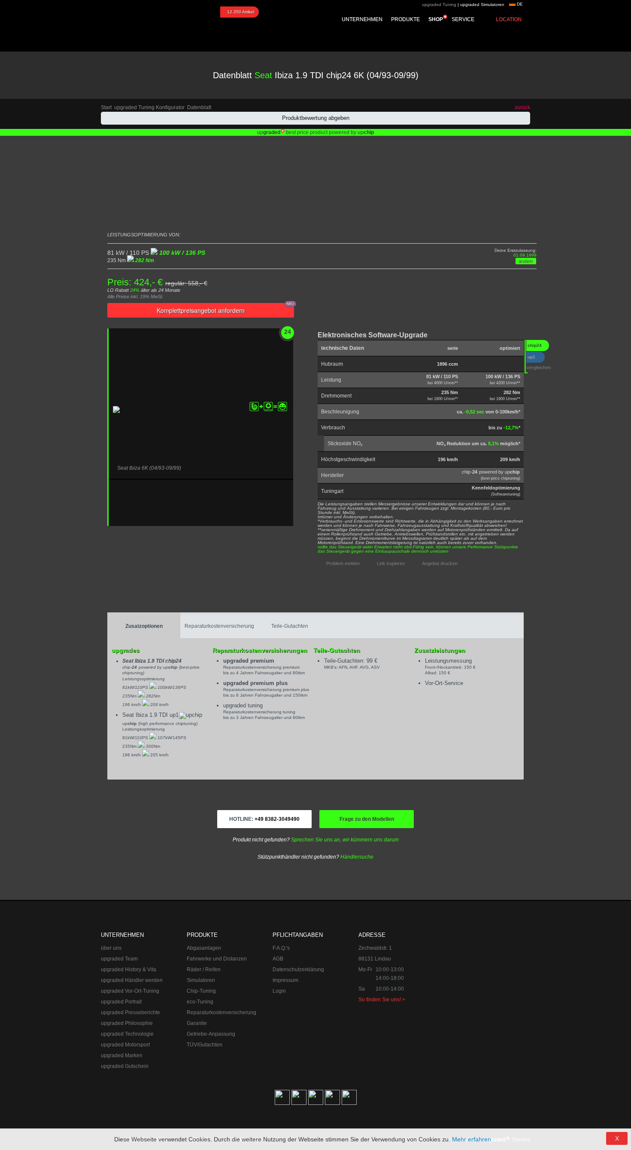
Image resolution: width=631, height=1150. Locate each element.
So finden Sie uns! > (381, 1000)
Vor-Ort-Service (444, 683)
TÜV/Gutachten (204, 1045)
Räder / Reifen (204, 969)
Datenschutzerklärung (298, 969)
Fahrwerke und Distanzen (217, 959)
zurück (522, 107)
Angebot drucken (440, 563)
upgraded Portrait (121, 1002)
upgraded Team (119, 959)
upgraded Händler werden (132, 980)
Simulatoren (201, 980)
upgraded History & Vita (128, 969)
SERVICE (463, 19)
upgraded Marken (122, 1055)
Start (106, 107)
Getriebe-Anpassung (211, 1034)
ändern (526, 261)
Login (279, 991)
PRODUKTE (405, 19)
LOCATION (509, 19)
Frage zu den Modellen (367, 819)
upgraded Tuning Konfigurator (149, 107)
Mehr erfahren (471, 1139)
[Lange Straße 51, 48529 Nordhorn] (483, 974)
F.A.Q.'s (281, 948)
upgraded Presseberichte (130, 1012)
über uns (111, 948)
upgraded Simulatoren (482, 4)
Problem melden (343, 563)
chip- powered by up (491, 474)
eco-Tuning (200, 1002)
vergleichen (539, 367)
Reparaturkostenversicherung (219, 626)
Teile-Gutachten (289, 626)
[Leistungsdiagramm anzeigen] (346, 379)
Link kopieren (391, 563)
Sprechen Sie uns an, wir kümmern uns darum (345, 840)
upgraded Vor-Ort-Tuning (130, 991)
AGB (278, 959)
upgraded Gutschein (125, 1066)
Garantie (197, 1023)
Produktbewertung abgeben (315, 118)
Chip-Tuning (201, 991)
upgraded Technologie (127, 1034)
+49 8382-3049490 (264, 819)
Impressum (285, 980)
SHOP (435, 19)
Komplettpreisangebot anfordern (225, 309)
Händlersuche (356, 857)
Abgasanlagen (204, 948)
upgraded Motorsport (125, 1045)
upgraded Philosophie (127, 1023)
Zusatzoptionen (144, 626)
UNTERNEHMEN (362, 19)
